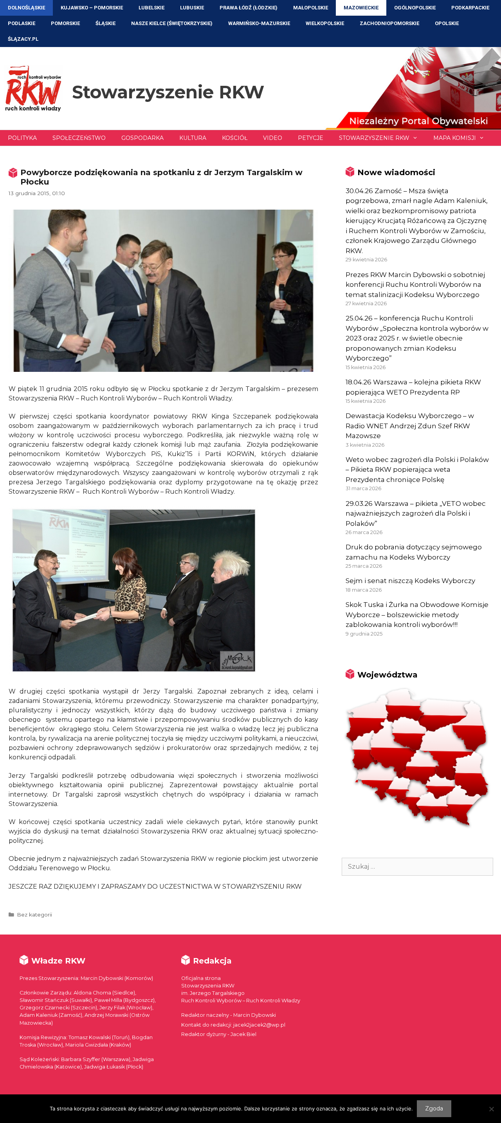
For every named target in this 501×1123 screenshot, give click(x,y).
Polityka (22, 137)
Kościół (234, 137)
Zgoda (434, 1108)
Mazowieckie (361, 8)
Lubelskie (151, 8)
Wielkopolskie (325, 23)
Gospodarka (142, 137)
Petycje (310, 137)
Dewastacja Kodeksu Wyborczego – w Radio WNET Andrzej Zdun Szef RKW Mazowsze (410, 426)
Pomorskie (65, 23)
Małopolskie (310, 8)
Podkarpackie (470, 8)
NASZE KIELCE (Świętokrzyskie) (172, 23)
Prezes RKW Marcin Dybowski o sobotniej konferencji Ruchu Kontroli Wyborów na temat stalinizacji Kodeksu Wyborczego (415, 285)
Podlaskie (21, 23)
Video (272, 137)
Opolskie (447, 23)
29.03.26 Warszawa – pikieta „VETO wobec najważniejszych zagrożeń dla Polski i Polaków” (416, 513)
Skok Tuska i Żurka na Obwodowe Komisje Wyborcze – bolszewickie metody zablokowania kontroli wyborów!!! (417, 615)
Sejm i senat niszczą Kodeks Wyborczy (410, 581)
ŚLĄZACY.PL (23, 39)
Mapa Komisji (454, 137)
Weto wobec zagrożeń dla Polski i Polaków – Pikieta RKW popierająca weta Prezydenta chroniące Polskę (417, 470)
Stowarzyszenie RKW (168, 92)
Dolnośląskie (26, 8)
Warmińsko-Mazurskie (259, 23)
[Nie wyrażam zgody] (491, 1109)
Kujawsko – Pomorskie (92, 8)
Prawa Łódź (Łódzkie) (249, 8)
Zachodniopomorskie (389, 23)
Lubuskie (192, 8)
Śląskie (105, 23)
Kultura (192, 137)
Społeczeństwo (79, 137)
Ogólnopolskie (415, 8)
